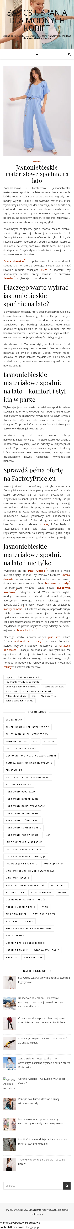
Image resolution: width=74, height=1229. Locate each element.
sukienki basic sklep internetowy (29, 928)
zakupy (7, 667)
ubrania (44, 524)
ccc (35, 741)
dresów (8, 278)
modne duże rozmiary (27, 641)
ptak (34, 696)
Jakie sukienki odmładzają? (24, 849)
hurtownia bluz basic (21, 791)
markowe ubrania (17, 878)
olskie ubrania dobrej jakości (37, 691)
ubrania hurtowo (25, 630)
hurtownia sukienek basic (23, 827)
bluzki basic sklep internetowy (27, 727)
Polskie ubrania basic (16, 696)
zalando (11, 957)
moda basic (11, 691)
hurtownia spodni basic (22, 813)
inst (48, 835)
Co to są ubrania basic (29, 677)
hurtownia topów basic (22, 835)
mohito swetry (41, 892)
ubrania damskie (17, 950)
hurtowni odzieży (57, 583)
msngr (62, 892)
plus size (54, 637)
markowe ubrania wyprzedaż (25, 885)
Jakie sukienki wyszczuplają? (25, 856)
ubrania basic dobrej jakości (19, 700)
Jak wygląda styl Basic (53, 686)
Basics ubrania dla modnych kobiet (37, 20)
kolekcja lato (53, 863)
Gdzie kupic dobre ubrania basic (22, 686)
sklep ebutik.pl (16, 914)
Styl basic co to (48, 696)
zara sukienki (33, 957)
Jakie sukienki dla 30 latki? (24, 842)
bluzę (44, 269)
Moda (37, 161)
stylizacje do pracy (19, 921)
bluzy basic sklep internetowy (27, 734)
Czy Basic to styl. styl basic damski (22, 682)
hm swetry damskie (19, 784)
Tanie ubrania (15, 935)
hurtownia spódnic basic (23, 820)
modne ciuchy (15, 892)
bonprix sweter (16, 741)
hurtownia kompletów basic (25, 806)
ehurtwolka (14, 770)
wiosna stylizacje (46, 950)
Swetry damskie (12, 609)
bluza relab (14, 719)
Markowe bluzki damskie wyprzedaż (30, 871)
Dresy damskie (13, 261)
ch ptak (9, 677)
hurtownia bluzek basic (22, 799)
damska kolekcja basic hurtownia (29, 763)
